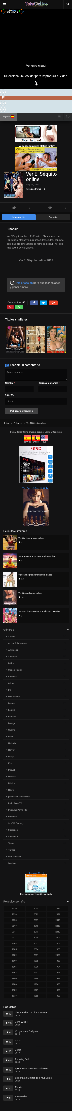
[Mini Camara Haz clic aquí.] (36, 141)
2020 (14, 920)
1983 (57, 984)
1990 (14, 978)
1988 (57, 978)
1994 (57, 967)
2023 (14, 914)
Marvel (11, 770)
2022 (36, 914)
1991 (57, 972)
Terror (11, 843)
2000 (57, 955)
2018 (57, 920)
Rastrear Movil (36, 873)
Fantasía (12, 716)
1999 (14, 961)
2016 (36, 926)
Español (6, 117)
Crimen (11, 683)
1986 (14, 984)
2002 (14, 955)
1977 (14, 996)
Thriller (11, 850)
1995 (36, 967)
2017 (14, 926)
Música (11, 783)
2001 (36, 955)
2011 (14, 937)
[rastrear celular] (36, 891)
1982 (14, 990)
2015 (57, 926)
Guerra (11, 730)
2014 (14, 931)
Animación (13, 650)
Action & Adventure (17, 643)
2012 (57, 931)
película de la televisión (19, 796)
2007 (36, 943)
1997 (57, 961)
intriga (11, 756)
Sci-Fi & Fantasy (15, 823)
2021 (57, 914)
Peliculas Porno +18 (35, 189)
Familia (11, 710)
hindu (10, 736)
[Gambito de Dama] (36, 525)
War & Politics (14, 856)
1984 (36, 984)
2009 (57, 937)
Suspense (13, 830)
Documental (14, 696)
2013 (36, 931)
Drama (11, 703)
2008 (14, 943)
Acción (11, 636)
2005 (14, 949)
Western (12, 863)
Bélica (11, 663)
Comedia (12, 676)
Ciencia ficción (15, 670)
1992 (36, 972)
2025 (36, 908)
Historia (12, 743)
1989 (36, 978)
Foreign (11, 723)
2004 (36, 949)
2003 (57, 949)
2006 (57, 943)
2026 (14, 908)
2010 (36, 937)
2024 (57, 908)
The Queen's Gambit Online (36, 488)
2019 (36, 920)
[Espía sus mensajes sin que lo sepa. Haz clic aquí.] (36, 170)
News (11, 790)
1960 (36, 996)
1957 (57, 996)
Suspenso (13, 836)
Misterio (12, 776)
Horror (11, 750)
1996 (14, 967)
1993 (14, 972)
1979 (36, 990)
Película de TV (15, 803)
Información (18, 217)
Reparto (53, 217)
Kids (10, 763)
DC (9, 690)
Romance (12, 816)
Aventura (12, 656)
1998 (36, 961)
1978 (57, 990)
